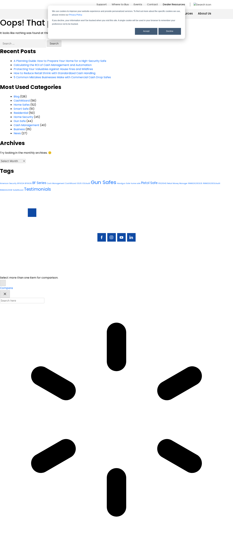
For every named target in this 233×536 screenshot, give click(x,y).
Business (19, 129)
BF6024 (20, 183)
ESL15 (79, 183)
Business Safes (167, 219)
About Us (204, 13)
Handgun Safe (123, 183)
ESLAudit (86, 183)
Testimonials (37, 189)
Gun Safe (20, 121)
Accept (146, 31)
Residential (21, 113)
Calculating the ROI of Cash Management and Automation (53, 65)
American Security (8, 183)
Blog (16, 96)
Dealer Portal (190, 251)
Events (138, 4)
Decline (169, 31)
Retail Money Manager (177, 183)
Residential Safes (168, 225)
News (17, 133)
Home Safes (22, 105)
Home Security (23, 117)
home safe (135, 183)
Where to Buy (120, 4)
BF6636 (28, 183)
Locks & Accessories (165, 237)
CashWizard (22, 101)
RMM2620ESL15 (195, 183)
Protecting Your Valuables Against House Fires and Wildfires (53, 69)
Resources (185, 13)
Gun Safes (103, 182)
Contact (152, 4)
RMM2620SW (6, 190)
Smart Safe (21, 109)
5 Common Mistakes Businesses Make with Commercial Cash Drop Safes (62, 77)
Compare (6, 288)
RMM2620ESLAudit (211, 183)
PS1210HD (162, 183)
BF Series (39, 183)
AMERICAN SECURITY (106, 271)
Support (102, 4)
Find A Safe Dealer (188, 227)
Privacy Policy (75, 15)
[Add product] (3, 283)
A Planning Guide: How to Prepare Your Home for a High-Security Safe (60, 61)
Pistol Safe (149, 183)
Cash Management (26, 125)
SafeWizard (18, 190)
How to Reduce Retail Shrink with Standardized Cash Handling (54, 73)
